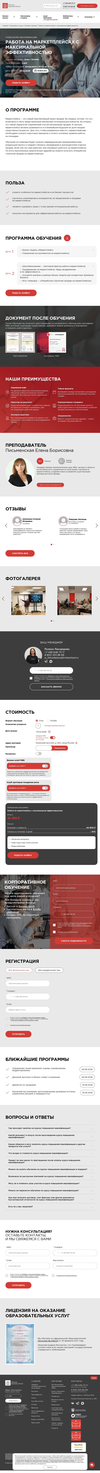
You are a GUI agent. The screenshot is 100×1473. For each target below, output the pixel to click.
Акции (33, 1398)
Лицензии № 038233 (48, 1341)
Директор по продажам (24, 1085)
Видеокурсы (55, 1404)
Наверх (93, 1378)
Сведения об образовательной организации (38, 1386)
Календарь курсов (87, 6)
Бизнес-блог (35, 1416)
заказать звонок (51, 687)
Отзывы (34, 1404)
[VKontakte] (73, 1403)
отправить (18, 1034)
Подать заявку (21, 83)
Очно (41, 721)
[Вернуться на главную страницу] (11, 6)
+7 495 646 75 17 (55, 652)
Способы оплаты (37, 1401)
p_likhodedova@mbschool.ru (62, 657)
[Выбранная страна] (34, 670)
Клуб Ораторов (47, 17)
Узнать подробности (73, 941)
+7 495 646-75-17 (69, 3)
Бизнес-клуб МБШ (37, 1419)
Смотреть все (20, 553)
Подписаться (13, 1400)
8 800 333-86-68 (69, 6)
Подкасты (54, 1428)
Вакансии (34, 1408)
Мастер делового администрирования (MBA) (58, 1386)
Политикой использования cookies (62, 1460)
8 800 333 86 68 (54, 655)
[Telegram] (47, 661)
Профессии (55, 1396)
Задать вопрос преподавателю (50, 485)
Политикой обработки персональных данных (32, 1460)
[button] (51, 544)
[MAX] (50, 661)
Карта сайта (35, 1422)
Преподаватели (36, 1394)
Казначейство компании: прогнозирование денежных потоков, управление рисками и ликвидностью (43, 1092)
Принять (50, 1467)
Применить (60, 748)
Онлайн (53, 721)
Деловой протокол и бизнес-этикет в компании (36, 1077)
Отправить (18, 1285)
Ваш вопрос (58, 1260)
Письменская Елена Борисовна (39, 450)
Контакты (34, 1391)
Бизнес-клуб (27, 906)
